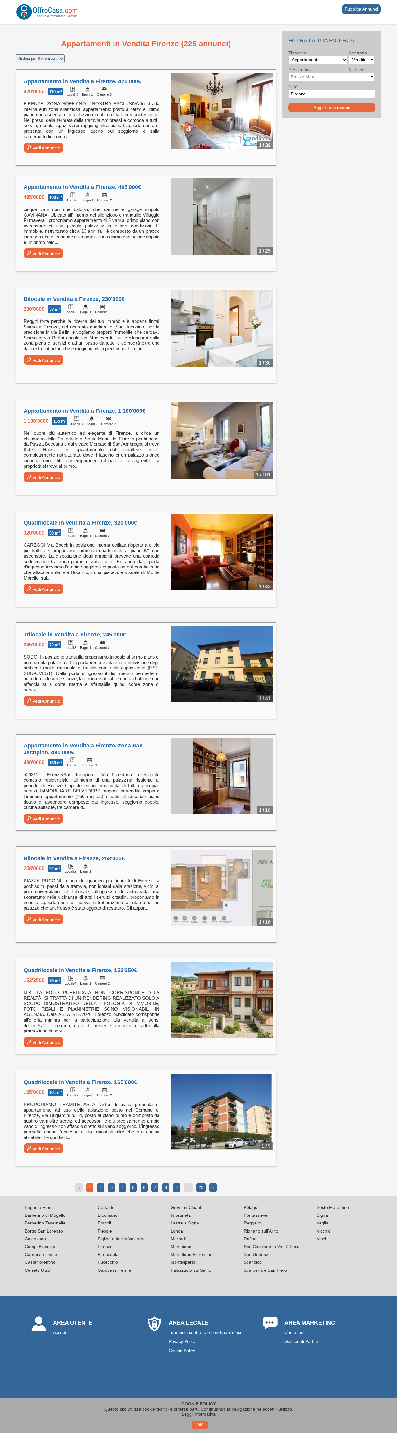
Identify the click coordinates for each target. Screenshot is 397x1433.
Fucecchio (108, 1262)
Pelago (250, 1207)
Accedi (59, 1332)
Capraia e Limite (41, 1254)
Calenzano (35, 1238)
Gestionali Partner (302, 1341)
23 (201, 1187)
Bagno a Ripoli (39, 1207)
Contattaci (294, 1332)
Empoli (104, 1222)
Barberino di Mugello (45, 1215)
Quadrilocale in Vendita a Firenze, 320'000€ (80, 523)
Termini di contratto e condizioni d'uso (206, 1332)
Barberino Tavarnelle (45, 1222)
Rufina (250, 1238)
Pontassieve (256, 1215)
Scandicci (253, 1262)
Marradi (178, 1238)
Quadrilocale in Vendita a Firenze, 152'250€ (80, 970)
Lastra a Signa (185, 1222)
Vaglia (322, 1222)
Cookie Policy (182, 1350)
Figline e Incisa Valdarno (122, 1238)
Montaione (181, 1246)
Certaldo (106, 1207)
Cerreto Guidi (38, 1270)
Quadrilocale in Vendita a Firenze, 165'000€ (80, 1082)
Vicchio (324, 1231)
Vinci (321, 1238)
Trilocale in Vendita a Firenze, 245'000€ (75, 635)
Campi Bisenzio (40, 1246)
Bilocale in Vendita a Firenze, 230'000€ (74, 299)
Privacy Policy (182, 1341)
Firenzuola (108, 1254)
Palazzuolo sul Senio (191, 1270)
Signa (322, 1215)
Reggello (252, 1222)
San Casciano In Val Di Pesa (272, 1246)
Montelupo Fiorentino (191, 1254)
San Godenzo (257, 1254)
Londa (177, 1231)
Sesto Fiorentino (333, 1207)
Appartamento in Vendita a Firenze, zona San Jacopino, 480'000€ (83, 749)
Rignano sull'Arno (261, 1231)
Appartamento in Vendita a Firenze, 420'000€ (82, 81)
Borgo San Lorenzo (44, 1231)
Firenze (105, 1246)
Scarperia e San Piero (265, 1270)
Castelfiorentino (40, 1262)
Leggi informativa (199, 1414)
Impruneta (181, 1215)
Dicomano (108, 1215)
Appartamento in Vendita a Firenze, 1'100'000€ (84, 411)
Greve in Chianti (186, 1207)
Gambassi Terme (114, 1270)
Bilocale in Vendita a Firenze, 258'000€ (74, 858)
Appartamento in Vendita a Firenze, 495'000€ (82, 187)
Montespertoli (184, 1262)
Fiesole (105, 1231)
